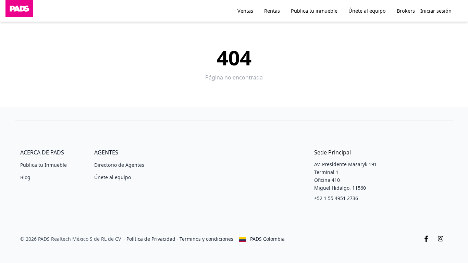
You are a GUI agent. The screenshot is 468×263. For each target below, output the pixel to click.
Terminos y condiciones (206, 239)
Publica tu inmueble (314, 11)
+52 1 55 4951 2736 (336, 198)
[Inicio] (19, 11)
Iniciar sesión (436, 11)
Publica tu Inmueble (43, 165)
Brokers (406, 11)
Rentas (272, 11)
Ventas (245, 11)
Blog (25, 177)
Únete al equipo (367, 11)
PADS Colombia (267, 239)
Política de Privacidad (150, 239)
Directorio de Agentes (119, 165)
